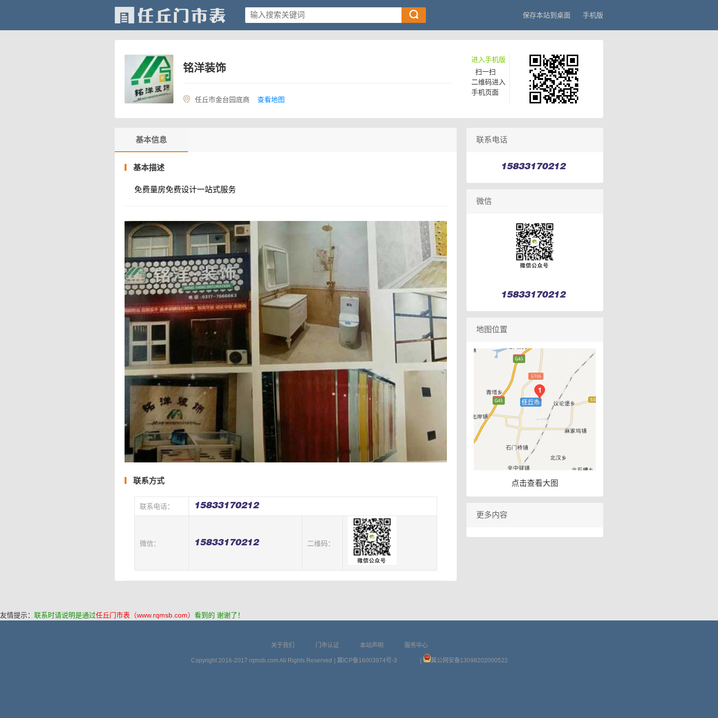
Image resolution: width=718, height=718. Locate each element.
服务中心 (416, 645)
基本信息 (151, 140)
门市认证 (327, 645)
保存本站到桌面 (546, 15)
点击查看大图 (534, 483)
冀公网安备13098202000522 (469, 660)
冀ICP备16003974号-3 (367, 660)
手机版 (593, 15)
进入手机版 (488, 59)
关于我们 (283, 645)
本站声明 (371, 645)
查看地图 (271, 99)
